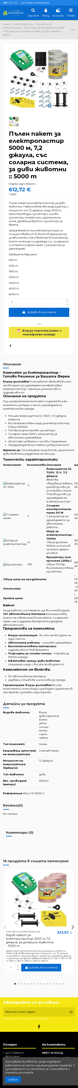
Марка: (13, 183)
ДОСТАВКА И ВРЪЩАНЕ (35, 2)
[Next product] (74, 29)
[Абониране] (71, 1011)
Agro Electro (27, 183)
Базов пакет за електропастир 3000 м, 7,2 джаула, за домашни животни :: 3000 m (30, 940)
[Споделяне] (10, 345)
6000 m (14, 294)
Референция (12, 793)
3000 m (14, 282)
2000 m (14, 277)
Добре (13, 1079)
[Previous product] (72, 29)
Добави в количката (41, 312)
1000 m (13, 265)
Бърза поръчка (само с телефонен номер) (39, 332)
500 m (13, 259)
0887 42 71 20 (10, 2)
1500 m (13, 271)
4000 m (14, 288)
